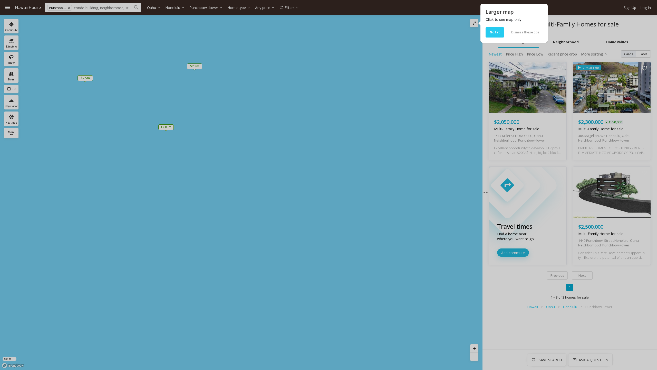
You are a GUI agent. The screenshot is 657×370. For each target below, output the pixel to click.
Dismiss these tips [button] (525, 32)
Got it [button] (495, 32)
